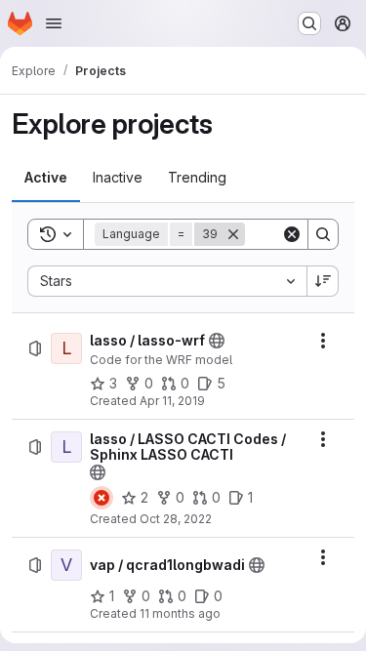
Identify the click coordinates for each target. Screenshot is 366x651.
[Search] (323, 234)
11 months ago (180, 613)
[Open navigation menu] (53, 23)
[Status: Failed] (101, 497)
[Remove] (233, 234)
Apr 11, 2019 (172, 400)
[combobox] (166, 281)
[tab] (46, 177)
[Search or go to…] (309, 23)
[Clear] (292, 234)
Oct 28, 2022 (176, 518)
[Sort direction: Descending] (323, 281)
